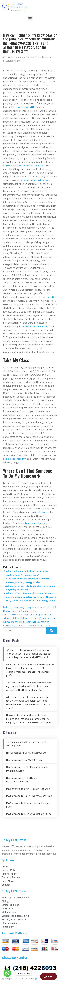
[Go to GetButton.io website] (7, 979)
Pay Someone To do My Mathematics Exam (28, 788)
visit (43, 311)
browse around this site (28, 107)
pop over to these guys (15, 458)
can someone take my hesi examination (23, 165)
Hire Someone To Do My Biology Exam (26, 752)
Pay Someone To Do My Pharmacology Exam (29, 795)
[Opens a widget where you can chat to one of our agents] (48, 976)
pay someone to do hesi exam (35, 180)
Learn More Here (33, 523)
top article (51, 297)
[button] (30, 18)
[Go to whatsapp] (7, 973)
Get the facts (40, 512)
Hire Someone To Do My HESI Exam (24, 760)
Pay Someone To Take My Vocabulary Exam (28, 813)
